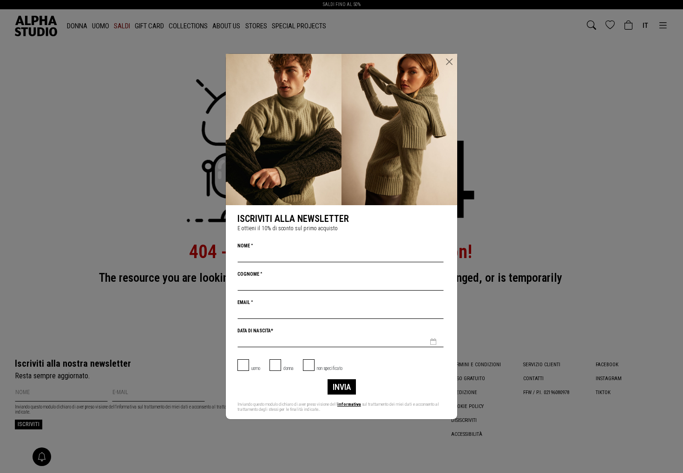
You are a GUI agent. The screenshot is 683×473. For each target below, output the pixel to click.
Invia (342, 387)
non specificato (329, 368)
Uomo (255, 368)
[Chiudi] (449, 62)
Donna (288, 368)
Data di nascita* (255, 330)
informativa (349, 404)
